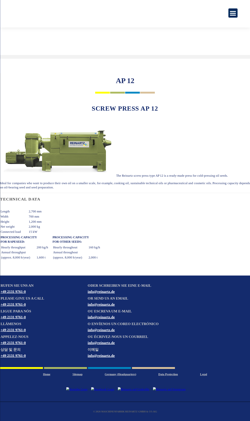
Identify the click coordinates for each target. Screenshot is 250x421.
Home (46, 374)
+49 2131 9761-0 (13, 291)
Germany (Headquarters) (120, 374)
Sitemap (77, 374)
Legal (203, 374)
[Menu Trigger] (233, 13)
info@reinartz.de (101, 291)
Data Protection (168, 374)
